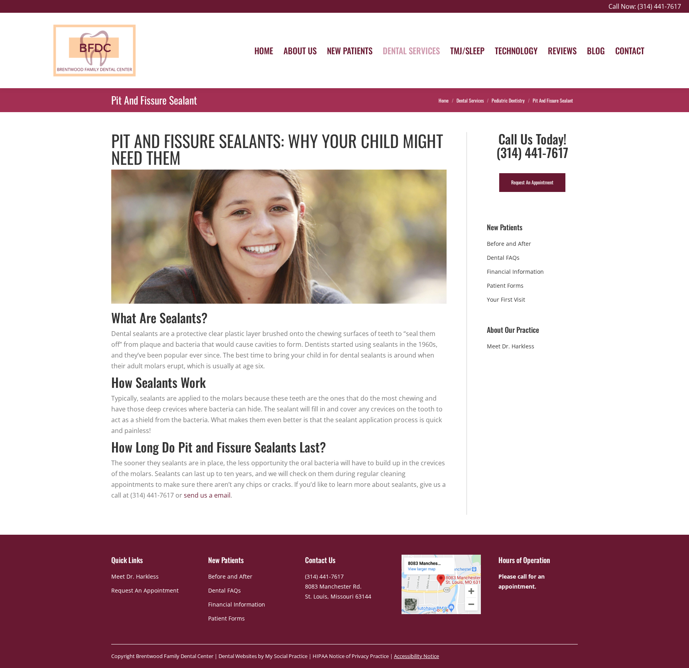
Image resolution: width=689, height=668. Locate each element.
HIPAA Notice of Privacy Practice (351, 656)
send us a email (207, 495)
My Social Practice (285, 656)
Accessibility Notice (416, 656)
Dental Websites (238, 656)
